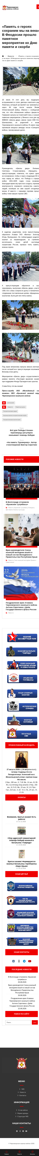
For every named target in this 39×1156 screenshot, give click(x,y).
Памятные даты (20, 407)
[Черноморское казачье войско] (10, 7)
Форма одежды (22, 1113)
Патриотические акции (10, 411)
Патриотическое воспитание (11, 419)
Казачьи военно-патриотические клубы (15, 415)
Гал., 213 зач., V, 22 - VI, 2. (16, 790)
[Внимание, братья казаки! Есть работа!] (21, 809)
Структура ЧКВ (22, 1116)
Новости (10, 407)
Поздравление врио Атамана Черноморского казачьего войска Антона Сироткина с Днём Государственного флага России (22, 1002)
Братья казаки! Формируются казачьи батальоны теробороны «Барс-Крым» (22, 863)
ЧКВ (22, 1089)
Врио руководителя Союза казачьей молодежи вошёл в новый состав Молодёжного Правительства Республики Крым (22, 989)
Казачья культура (19, 510)
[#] (13, 961)
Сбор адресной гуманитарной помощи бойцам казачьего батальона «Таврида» (21, 840)
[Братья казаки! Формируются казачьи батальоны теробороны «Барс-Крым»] (21, 854)
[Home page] (3, 56)
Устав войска (23, 1110)
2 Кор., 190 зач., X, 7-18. (14, 782)
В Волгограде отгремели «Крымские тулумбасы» (22, 978)
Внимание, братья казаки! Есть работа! (21, 818)
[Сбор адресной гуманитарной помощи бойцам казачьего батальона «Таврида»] (21, 830)
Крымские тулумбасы (21, 507)
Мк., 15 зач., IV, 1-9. (24, 787)
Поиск (34, 1022)
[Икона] (21, 759)
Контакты (22, 1095)
